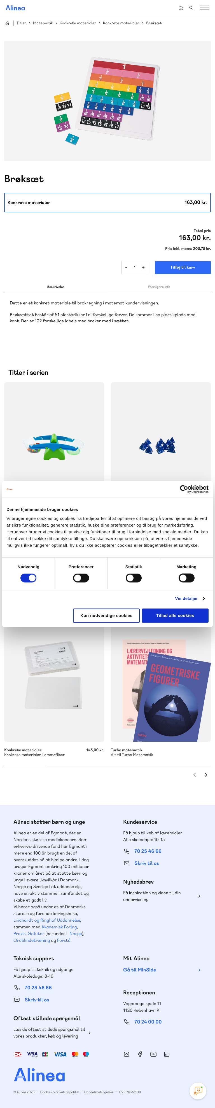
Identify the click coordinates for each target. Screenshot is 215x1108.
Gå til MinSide (139, 970)
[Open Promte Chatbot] (198, 1091)
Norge (75, 933)
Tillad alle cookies (175, 615)
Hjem (7, 23)
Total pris (202, 230)
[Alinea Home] (107, 1075)
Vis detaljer (186, 598)
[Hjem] (15, 7)
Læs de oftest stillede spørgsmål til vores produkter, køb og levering (49, 1032)
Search (191, 8)
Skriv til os (146, 863)
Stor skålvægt (54, 447)
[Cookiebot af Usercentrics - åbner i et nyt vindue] (184, 489)
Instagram (126, 1054)
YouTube (153, 1054)
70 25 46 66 (148, 851)
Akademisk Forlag (59, 927)
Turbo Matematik (161, 676)
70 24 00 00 (148, 1022)
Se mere (199, 730)
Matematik (43, 23)
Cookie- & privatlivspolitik (59, 1092)
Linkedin (166, 1054)
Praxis (19, 933)
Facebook (140, 1054)
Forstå (64, 940)
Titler (21, 23)
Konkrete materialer (78, 23)
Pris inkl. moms (178, 249)
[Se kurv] (181, 8)
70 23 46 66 (38, 988)
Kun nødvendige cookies (106, 615)
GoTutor (36, 933)
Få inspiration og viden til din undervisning (152, 896)
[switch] (81, 578)
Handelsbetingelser (99, 1092)
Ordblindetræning (31, 940)
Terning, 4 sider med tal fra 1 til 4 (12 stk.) (161, 447)
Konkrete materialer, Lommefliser (54, 676)
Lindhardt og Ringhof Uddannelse (46, 920)
